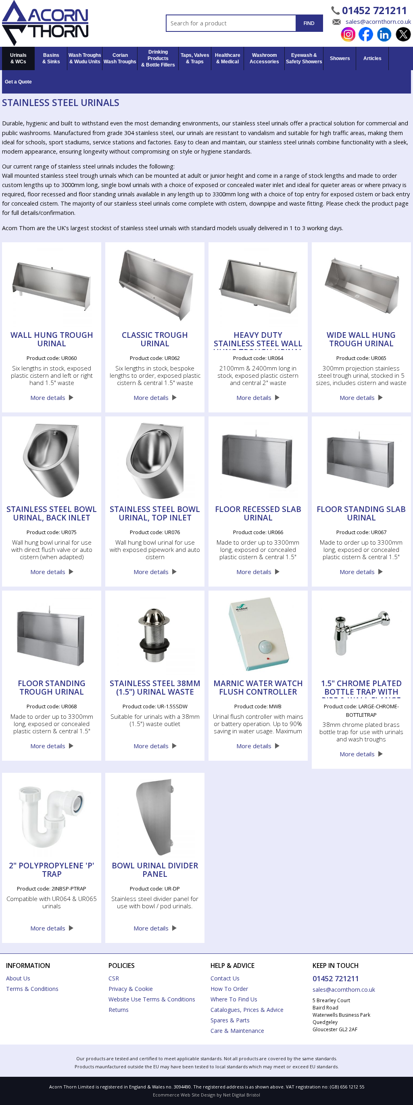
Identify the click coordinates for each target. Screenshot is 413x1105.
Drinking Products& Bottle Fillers (158, 58)
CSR (113, 978)
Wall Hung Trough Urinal (51, 340)
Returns (118, 1009)
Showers (340, 58)
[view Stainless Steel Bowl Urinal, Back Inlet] (51, 460)
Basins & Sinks (51, 58)
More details (47, 397)
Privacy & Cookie (130, 989)
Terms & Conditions (32, 989)
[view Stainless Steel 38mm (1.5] (154, 635)
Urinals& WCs (18, 58)
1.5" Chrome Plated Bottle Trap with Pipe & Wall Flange (361, 688)
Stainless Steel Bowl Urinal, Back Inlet (51, 514)
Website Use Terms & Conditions (151, 999)
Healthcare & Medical (227, 58)
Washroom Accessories (264, 58)
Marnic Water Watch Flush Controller (258, 688)
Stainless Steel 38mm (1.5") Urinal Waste (155, 688)
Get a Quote (18, 82)
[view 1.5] (361, 635)
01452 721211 (374, 10)
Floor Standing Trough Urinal (52, 688)
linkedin (384, 34)
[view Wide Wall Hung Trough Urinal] (361, 286)
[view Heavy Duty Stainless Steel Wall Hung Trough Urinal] (258, 286)
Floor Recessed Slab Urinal (258, 514)
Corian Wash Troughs (120, 58)
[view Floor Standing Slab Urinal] (361, 460)
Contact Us (225, 978)
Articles (372, 58)
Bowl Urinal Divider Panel (155, 870)
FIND (309, 23)
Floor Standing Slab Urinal (361, 514)
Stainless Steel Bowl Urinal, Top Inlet (155, 514)
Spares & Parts (230, 1020)
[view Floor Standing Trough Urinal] (51, 635)
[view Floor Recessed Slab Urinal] (258, 460)
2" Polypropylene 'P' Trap (51, 870)
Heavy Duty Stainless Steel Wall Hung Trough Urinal (258, 340)
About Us (18, 978)
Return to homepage (59, 23)
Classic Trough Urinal (155, 340)
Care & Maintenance (237, 1030)
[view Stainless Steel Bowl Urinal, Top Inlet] (154, 460)
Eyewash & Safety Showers (304, 58)
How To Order (229, 989)
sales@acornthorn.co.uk (378, 21)
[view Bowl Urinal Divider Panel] (154, 817)
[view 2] (51, 817)
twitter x (403, 34)
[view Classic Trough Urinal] (154, 286)
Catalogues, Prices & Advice (247, 1009)
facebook (366, 34)
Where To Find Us (234, 999)
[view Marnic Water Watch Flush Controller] (258, 635)
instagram (347, 34)
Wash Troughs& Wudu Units (85, 58)
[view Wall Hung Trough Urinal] (51, 286)
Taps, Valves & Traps (195, 58)
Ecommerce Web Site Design (184, 1095)
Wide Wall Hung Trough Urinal (361, 340)
